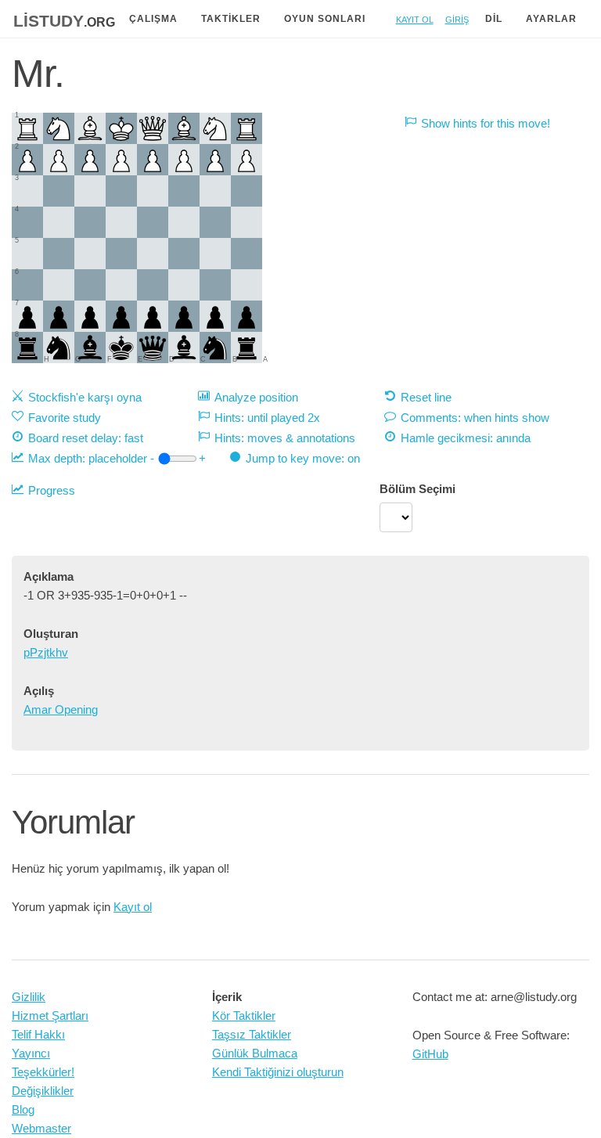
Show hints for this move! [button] (485, 123)
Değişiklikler (43, 1090)
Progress (51, 490)
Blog (23, 1109)
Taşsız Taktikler (251, 1034)
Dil (493, 18)
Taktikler (231, 18)
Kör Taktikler (243, 1015)
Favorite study (64, 417)
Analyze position (256, 397)
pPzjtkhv (45, 652)
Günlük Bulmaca (254, 1053)
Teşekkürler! (43, 1072)
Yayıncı (31, 1053)
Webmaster (41, 1128)
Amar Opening (60, 709)
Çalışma (153, 18)
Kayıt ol (415, 18)
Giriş (457, 18)
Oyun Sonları (324, 18)
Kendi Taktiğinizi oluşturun (278, 1072)
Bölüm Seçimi (417, 488)
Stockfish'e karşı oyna (85, 397)
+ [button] (202, 458)
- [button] (152, 458)
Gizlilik (28, 996)
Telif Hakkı (38, 1034)
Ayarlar (551, 18)
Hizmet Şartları (50, 1015)
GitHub (430, 1054)
